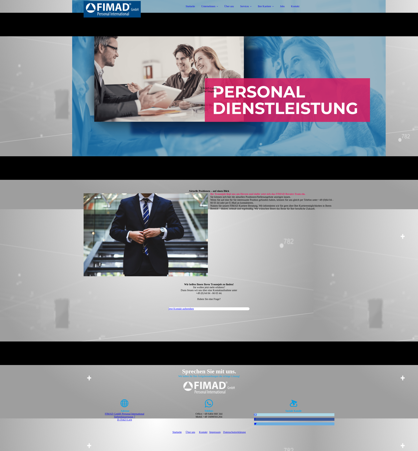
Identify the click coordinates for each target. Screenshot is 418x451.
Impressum (215, 432)
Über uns (229, 6)
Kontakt (295, 6)
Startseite (190, 6)
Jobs (282, 6)
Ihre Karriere (264, 6)
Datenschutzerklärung (234, 432)
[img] (112, 11)
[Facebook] (255, 419)
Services (244, 6)
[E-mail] (255, 414)
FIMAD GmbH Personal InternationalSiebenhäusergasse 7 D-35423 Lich (124, 416)
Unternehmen (208, 6)
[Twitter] (255, 423)
